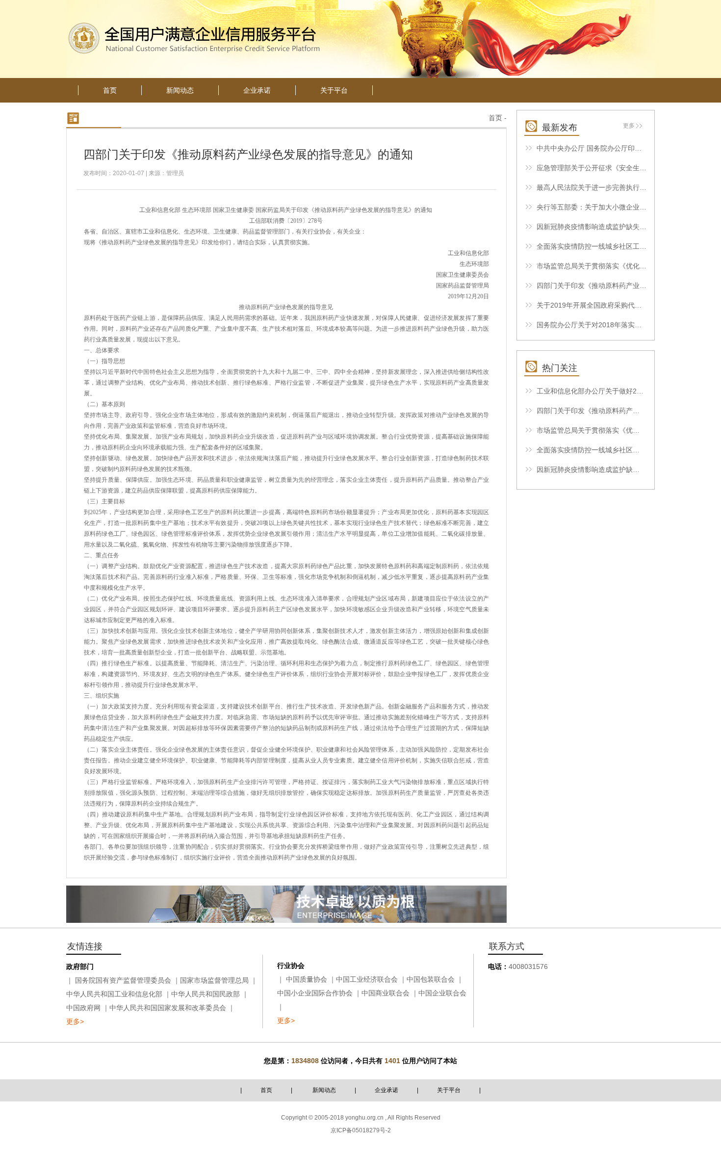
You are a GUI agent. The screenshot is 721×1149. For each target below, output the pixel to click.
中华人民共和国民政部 (205, 994)
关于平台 (449, 1090)
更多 (629, 125)
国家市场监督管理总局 (214, 980)
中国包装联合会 (431, 979)
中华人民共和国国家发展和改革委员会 (167, 1008)
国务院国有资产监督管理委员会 (123, 980)
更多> (75, 1021)
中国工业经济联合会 (367, 979)
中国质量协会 (306, 979)
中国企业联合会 (442, 993)
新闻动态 (324, 1090)
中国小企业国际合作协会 (315, 993)
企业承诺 (386, 1090)
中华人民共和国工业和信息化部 (114, 994)
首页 (495, 118)
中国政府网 (83, 1008)
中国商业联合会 (385, 993)
